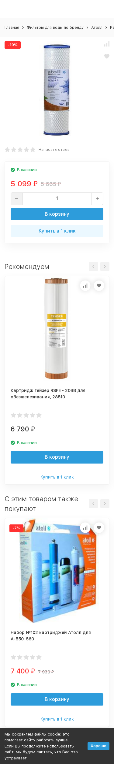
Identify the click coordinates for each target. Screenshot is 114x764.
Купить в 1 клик (57, 231)
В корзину (57, 214)
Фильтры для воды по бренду (55, 27)
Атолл (96, 27)
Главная (12, 27)
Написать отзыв (54, 149)
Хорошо (98, 746)
